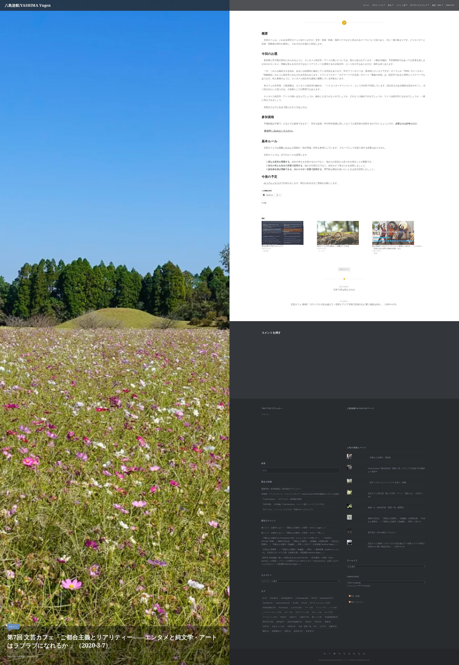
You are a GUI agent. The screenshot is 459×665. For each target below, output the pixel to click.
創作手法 (268, 622)
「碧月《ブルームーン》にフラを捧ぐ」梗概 (387, 482)
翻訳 (266, 631)
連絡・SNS (436, 5)
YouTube (283, 607)
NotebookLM (326, 598)
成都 (328, 622)
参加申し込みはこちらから (278, 130)
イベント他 (401, 5)
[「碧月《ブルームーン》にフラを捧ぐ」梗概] (386, 479)
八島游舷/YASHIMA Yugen (28, 5)
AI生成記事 (286, 598)
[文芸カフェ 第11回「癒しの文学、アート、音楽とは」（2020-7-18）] (386, 490)
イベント (321, 607)
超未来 (298, 631)
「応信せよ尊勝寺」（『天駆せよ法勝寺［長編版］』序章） (287, 549)
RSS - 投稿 (355, 596)
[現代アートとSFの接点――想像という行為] (343, 233)
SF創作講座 (269, 607)
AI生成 (274, 598)
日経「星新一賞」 (307, 626)
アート (309, 607)
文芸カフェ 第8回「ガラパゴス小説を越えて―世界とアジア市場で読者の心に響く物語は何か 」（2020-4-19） (396, 545)
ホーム (366, 5)
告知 (308, 622)
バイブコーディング (272, 612)
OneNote (268, 603)
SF (295, 603)
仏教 (292, 617)
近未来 (310, 631)
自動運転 (276, 631)
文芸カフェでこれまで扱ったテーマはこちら (285, 107)
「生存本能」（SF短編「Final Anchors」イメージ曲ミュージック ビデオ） (293, 504)
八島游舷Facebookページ (360, 408)
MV (314, 598)
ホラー (288, 612)
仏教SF (304, 617)
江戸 (323, 626)
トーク (333, 607)
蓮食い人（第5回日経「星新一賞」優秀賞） (386, 507)
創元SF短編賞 (294, 622)
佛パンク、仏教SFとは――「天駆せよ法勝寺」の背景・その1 (287, 527)
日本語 (291, 626)
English (450, 5)
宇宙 (318, 622)
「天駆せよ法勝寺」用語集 (379, 457)
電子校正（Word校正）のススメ (382, 532)
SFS (304, 603)
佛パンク (317, 617)
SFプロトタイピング (418, 5)
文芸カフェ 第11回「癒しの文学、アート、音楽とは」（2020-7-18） (395, 494)
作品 (389, 5)
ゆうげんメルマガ (272, 183)
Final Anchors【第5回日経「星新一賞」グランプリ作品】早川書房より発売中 (396, 470)
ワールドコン (270, 617)
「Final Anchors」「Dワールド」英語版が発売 (281, 499)
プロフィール (377, 5)
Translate (366, 586)
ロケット (316, 612)
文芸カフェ (13, 626)
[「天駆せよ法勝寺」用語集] (386, 454)
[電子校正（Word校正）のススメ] (386, 529)
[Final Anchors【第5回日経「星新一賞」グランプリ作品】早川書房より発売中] (386, 465)
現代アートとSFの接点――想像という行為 (333, 246)
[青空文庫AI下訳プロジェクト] (288, 233)
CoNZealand (302, 598)
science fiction (283, 603)
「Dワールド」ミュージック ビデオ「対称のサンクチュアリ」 (288, 509)
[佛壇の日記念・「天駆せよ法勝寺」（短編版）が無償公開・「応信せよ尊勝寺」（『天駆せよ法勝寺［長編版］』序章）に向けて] (386, 515)
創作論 (280, 622)
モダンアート (302, 612)
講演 (288, 631)
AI (265, 598)
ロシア (328, 612)
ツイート (265, 414)
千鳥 (319, 533)
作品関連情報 (331, 617)
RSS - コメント (357, 602)
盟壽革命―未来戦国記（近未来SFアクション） (281, 489)
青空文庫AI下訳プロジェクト (273, 246)
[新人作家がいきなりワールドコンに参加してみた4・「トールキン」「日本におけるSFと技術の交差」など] (398, 233)
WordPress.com (363, 660)
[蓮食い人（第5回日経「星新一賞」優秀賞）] (386, 504)
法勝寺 (333, 626)
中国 (283, 617)
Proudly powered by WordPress (331, 660)
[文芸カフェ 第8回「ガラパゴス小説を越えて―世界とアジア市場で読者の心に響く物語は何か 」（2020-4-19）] (386, 540)
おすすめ (296, 607)
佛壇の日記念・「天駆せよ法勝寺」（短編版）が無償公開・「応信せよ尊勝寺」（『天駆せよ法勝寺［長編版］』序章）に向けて (396, 519)
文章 (266, 626)
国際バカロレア (286, 147)
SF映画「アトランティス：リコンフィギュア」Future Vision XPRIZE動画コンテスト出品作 (300, 494)
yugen (16, 656)
